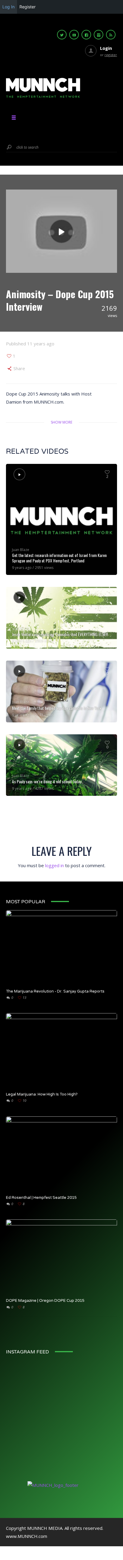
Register (27, 6)
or (108, 55)
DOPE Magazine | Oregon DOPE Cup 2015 (45, 1300)
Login (106, 48)
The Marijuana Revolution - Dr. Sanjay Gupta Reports (55, 991)
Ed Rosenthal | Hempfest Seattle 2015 (41, 1197)
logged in (54, 865)
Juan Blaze (20, 549)
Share (18, 368)
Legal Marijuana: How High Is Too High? (42, 1094)
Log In (8, 6)
